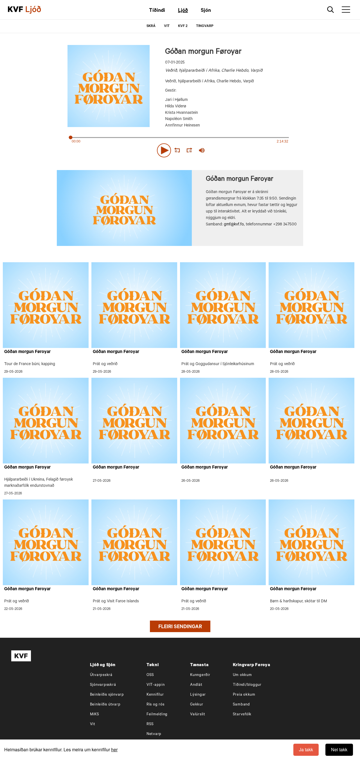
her (114, 749)
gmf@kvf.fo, (234, 225)
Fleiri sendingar (180, 627)
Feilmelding (157, 714)
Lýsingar (198, 695)
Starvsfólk (242, 714)
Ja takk (306, 749)
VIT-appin (156, 685)
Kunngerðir (200, 675)
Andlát (196, 685)
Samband (241, 705)
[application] (180, 149)
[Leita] (331, 10)
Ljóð (183, 11)
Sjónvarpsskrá (103, 685)
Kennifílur (155, 695)
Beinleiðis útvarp (105, 705)
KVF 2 (183, 26)
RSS (150, 724)
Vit (92, 724)
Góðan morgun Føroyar (27, 352)
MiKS (94, 714)
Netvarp (154, 734)
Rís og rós (156, 705)
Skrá (151, 26)
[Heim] (15, 10)
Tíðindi (157, 11)
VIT (167, 26)
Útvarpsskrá (101, 675)
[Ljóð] (38, 10)
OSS (150, 675)
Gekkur (196, 705)
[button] (164, 150)
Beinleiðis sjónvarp (107, 695)
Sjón (206, 11)
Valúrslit (197, 714)
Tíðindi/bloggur (247, 685)
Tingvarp (204, 26)
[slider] (228, 150)
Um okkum (242, 675)
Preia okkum (244, 695)
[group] (202, 150)
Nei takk (339, 749)
